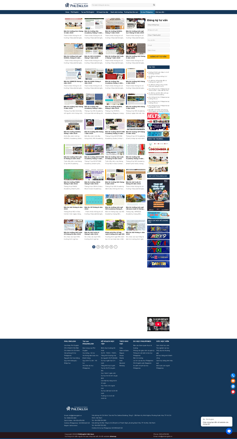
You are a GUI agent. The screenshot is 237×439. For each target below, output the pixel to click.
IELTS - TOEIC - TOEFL (108, 353)
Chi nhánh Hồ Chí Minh (72, 350)
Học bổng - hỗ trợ (89, 353)
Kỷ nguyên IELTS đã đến (109, 358)
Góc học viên (160, 12)
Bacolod (122, 363)
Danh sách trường (117, 12)
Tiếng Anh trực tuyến (108, 365)
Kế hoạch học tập (102, 12)
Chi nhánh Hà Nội (71, 348)
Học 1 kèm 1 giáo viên (108, 373)
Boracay (122, 365)
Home (67, 12)
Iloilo (121, 360)
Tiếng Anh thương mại (108, 355)
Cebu (121, 348)
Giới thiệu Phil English (71, 345)
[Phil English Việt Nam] (76, 5)
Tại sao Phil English (87, 12)
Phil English (75, 12)
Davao (121, 355)
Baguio (121, 353)
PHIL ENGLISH (70, 341)
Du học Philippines (147, 12)
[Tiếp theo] (115, 247)
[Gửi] (154, 5)
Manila (121, 358)
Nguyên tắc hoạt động (72, 358)
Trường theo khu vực (131, 12)
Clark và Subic (124, 350)
